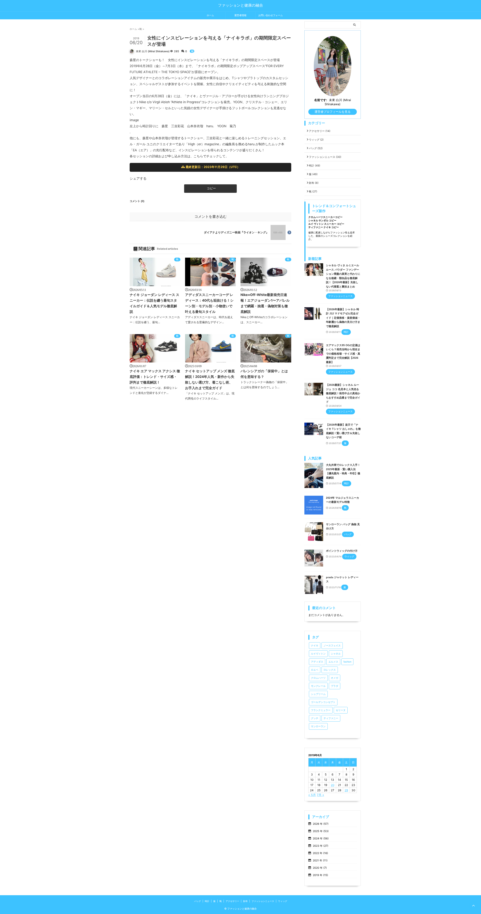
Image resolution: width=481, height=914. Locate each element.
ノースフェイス (332, 645)
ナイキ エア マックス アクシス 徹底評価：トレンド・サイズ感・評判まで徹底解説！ (155, 376)
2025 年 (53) (321, 831)
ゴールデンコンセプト (323, 702)
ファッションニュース (325, 156)
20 (332, 785)
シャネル (336, 653)
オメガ (334, 677)
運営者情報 (240, 15)
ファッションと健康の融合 (240, 5)
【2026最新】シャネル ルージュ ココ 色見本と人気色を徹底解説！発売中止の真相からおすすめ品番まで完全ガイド (343, 393)
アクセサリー (319, 130)
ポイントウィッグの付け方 (342, 550)
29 (346, 790)
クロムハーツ (318, 677)
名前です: (320, 100)
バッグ (316, 148)
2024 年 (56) (321, 838)
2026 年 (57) (320, 823)
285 (177, 51)
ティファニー (331, 718)
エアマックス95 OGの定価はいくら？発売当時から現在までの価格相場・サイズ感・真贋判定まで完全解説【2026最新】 (343, 354)
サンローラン (318, 726)
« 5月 (312, 795)
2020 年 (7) (320, 867)
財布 (313, 182)
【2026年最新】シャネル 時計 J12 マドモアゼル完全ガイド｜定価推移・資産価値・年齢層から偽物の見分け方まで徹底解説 (343, 318)
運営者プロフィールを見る (333, 111)
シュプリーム (318, 694)
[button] (210, 188)
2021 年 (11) (320, 860)
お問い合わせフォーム (270, 15)
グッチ (314, 718)
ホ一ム (210, 15)
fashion (347, 661)
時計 (314, 165)
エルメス (333, 661)
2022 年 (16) (320, 853)
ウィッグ (316, 139)
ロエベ (314, 669)
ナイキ (314, 645)
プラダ (334, 686)
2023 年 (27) (320, 845)
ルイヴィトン (318, 653)
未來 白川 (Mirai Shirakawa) (152, 51)
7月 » (320, 795)
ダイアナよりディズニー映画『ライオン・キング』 (236, 232)
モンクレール (318, 686)
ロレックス (330, 669)
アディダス (317, 661)
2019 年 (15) (320, 875)
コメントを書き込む (210, 216)
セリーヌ (341, 710)
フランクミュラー (320, 710)
